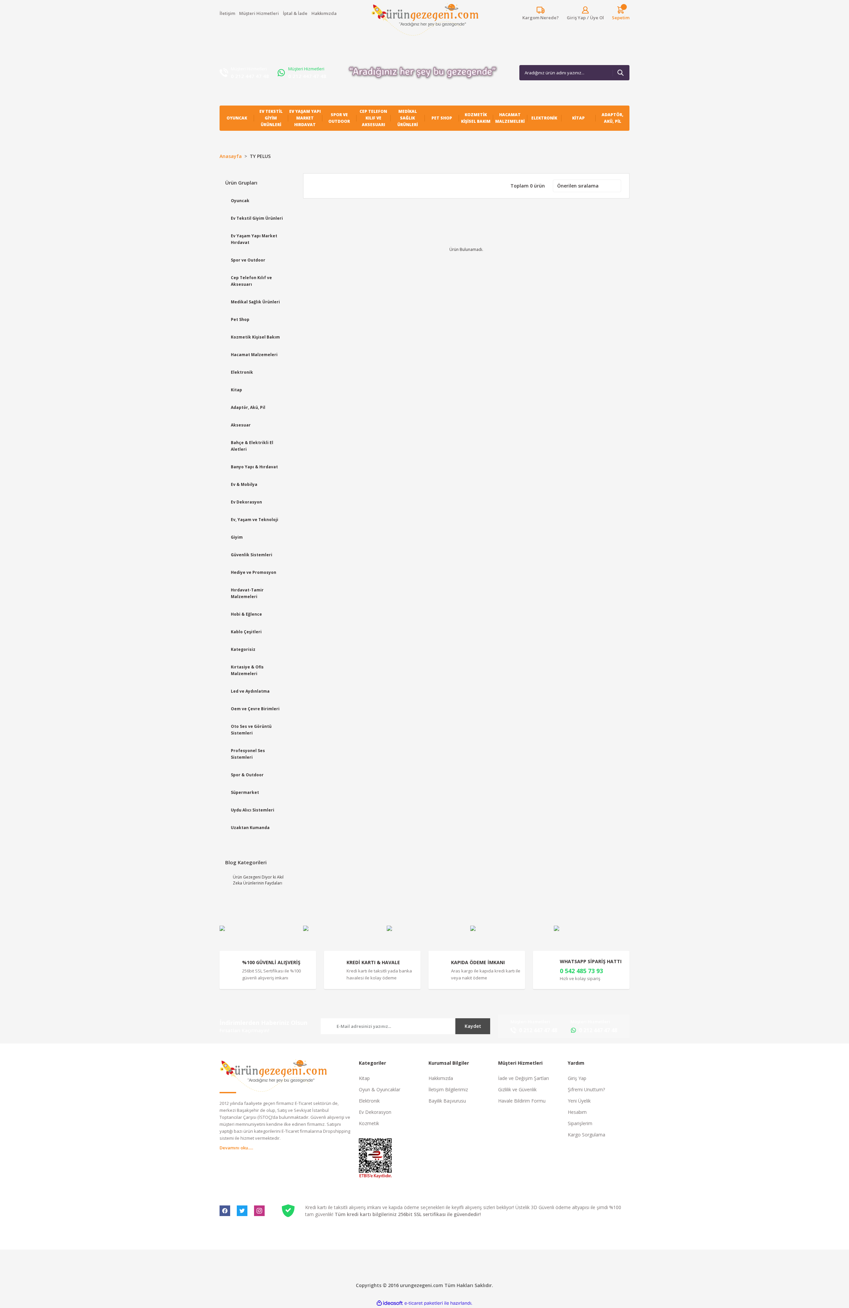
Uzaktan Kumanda (250, 827)
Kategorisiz (243, 649)
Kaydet (473, 1026)
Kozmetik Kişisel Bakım (255, 337)
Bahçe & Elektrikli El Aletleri (252, 446)
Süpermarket (245, 792)
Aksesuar (241, 425)
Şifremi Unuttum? (586, 1089)
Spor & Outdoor (247, 775)
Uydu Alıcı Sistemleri (252, 810)
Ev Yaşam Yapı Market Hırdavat (254, 239)
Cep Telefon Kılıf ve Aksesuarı (251, 281)
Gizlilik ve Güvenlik (517, 1089)
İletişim (227, 13)
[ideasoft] (389, 1303)
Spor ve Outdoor (248, 260)
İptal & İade (295, 13)
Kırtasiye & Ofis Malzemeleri (247, 670)
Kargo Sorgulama (586, 1134)
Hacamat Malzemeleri (254, 354)
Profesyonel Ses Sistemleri (248, 754)
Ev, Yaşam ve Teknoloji (254, 519)
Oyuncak (240, 200)
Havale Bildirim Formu (522, 1101)
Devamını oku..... (236, 1148)
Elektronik (242, 372)
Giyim (237, 537)
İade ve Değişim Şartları (523, 1078)
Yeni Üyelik (579, 1101)
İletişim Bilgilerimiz (448, 1089)
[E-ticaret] (423, 1303)
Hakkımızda (324, 13)
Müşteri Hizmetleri (259, 13)
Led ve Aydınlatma (250, 691)
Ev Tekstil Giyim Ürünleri (257, 218)
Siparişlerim (580, 1123)
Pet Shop (240, 319)
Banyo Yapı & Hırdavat (254, 467)
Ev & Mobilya (244, 484)
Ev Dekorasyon (246, 502)
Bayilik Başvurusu (447, 1101)
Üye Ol (597, 18)
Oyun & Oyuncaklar (379, 1089)
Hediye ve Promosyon (253, 572)
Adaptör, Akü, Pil (248, 407)
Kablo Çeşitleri (246, 632)
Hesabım (577, 1112)
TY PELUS (260, 156)
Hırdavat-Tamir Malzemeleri (247, 593)
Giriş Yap (577, 1078)
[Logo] (424, 19)
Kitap (236, 390)
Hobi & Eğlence (246, 614)
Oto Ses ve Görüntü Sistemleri (251, 730)
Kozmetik (369, 1123)
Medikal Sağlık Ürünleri (255, 302)
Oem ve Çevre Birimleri (255, 709)
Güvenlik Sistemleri (251, 555)
